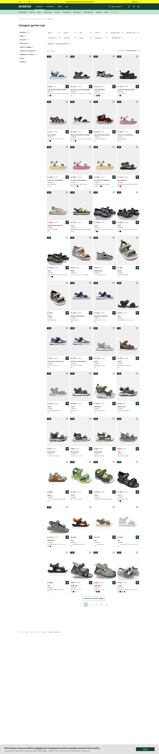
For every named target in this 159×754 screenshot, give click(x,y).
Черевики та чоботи (27, 54)
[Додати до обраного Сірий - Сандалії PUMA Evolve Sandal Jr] (90, 283)
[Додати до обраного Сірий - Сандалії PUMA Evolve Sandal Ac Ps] (90, 328)
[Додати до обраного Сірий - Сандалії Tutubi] (113, 328)
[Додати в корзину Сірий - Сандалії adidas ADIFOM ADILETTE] (67, 222)
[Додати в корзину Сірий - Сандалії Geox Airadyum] (137, 177)
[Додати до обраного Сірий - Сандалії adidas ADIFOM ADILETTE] (67, 192)
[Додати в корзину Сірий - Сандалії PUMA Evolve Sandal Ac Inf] (67, 358)
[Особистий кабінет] (129, 6)
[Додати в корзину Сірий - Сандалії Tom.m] (137, 492)
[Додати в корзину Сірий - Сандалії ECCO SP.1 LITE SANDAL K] (137, 131)
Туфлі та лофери (26, 47)
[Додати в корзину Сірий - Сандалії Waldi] (90, 267)
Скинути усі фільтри (62, 43)
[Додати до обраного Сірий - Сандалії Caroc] (113, 192)
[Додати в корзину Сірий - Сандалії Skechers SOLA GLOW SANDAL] (90, 86)
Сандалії (23, 39)
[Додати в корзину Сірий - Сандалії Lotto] (137, 313)
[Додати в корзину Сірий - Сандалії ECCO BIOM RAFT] (114, 86)
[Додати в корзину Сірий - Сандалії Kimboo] (137, 267)
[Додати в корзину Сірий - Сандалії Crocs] (90, 222)
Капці (22, 58)
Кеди (21, 36)
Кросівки (23, 32)
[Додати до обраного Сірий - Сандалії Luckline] (137, 552)
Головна (21, 18)
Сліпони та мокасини (27, 50)
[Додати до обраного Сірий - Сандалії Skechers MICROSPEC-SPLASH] (67, 56)
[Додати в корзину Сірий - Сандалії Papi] (90, 537)
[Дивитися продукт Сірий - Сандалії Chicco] (105, 475)
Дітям (38, 18)
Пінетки (22, 62)
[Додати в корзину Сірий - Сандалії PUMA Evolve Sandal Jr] (90, 313)
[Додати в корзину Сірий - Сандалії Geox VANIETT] (67, 131)
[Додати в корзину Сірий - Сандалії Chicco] (90, 492)
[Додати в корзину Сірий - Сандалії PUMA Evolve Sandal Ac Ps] (90, 358)
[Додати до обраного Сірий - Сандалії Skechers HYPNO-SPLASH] (113, 102)
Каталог (33, 18)
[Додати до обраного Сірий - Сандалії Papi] (90, 507)
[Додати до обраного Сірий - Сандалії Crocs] (90, 192)
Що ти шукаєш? (117, 6)
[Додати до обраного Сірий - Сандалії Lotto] (137, 283)
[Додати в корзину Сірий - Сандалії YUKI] (137, 448)
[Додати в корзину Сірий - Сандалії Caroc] (114, 222)
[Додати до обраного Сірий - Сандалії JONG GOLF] (113, 373)
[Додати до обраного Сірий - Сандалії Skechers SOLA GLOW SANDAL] (90, 56)
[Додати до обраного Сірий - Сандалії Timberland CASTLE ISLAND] (137, 56)
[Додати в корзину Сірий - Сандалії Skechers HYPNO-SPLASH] (114, 131)
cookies (38, 748)
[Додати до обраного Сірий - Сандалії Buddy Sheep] (113, 238)
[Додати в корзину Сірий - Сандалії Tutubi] (114, 358)
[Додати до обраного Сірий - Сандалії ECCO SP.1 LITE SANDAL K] (137, 102)
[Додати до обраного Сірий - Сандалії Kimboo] (137, 238)
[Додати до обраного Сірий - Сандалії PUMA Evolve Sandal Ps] (113, 283)
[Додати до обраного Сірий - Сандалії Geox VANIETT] (67, 102)
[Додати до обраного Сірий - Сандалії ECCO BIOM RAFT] (113, 56)
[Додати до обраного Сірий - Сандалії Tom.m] (137, 462)
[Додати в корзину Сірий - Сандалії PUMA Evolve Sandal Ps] (114, 313)
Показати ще (116, 37)
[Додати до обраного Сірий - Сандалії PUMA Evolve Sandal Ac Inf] (67, 328)
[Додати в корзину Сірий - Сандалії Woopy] (67, 492)
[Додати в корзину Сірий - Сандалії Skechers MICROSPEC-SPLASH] (67, 86)
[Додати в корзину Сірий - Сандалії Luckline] (137, 582)
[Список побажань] (134, 6)
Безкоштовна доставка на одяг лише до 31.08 (80, 1)
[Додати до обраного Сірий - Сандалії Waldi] (90, 238)
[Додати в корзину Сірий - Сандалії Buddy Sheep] (114, 267)
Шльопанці (24, 43)
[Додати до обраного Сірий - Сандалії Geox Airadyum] (137, 147)
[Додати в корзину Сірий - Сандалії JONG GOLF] (114, 403)
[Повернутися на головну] (25, 6)
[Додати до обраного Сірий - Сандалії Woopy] (67, 462)
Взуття (44, 18)
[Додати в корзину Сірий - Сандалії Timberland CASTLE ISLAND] (137, 86)
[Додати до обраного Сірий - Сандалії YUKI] (137, 419)
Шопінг (27, 18)
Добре (145, 749)
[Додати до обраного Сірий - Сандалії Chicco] (90, 462)
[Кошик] (138, 6)
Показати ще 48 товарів (93, 598)
